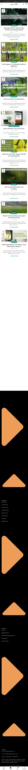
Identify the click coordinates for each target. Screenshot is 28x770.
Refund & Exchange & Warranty (8, 635)
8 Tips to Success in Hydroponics (14, 99)
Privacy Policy (4, 638)
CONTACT (4, 749)
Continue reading (14, 39)
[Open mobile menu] (1, 4)
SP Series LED (5, 513)
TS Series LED (5, 504)
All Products (4, 502)
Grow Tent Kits (5, 515)
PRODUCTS (4, 500)
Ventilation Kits (5, 521)
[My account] (23, 4)
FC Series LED (5, 507)
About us (3, 630)
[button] (14, 447)
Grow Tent (4, 518)
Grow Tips (14, 25)
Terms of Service (5, 641)
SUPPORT (4, 628)
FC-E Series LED (5, 510)
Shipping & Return (5, 632)
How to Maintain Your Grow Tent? (14, 128)
